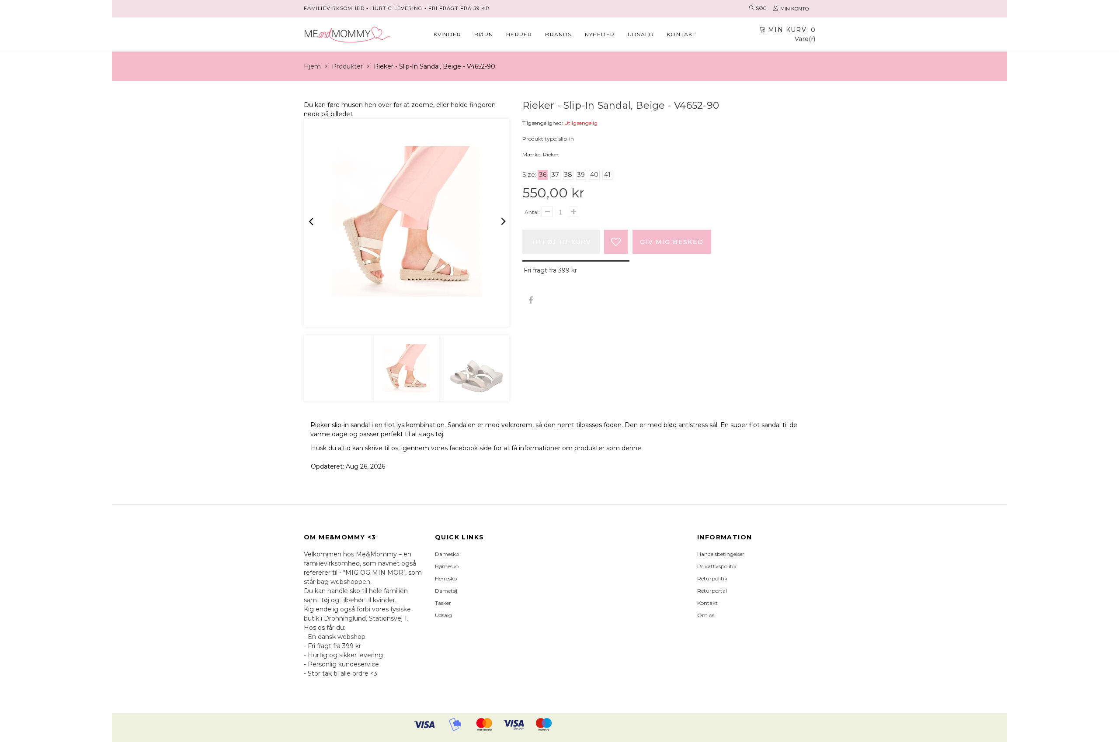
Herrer (519, 34)
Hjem (312, 66)
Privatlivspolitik (717, 566)
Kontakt (681, 34)
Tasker (443, 603)
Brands (558, 34)
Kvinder (447, 34)
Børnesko (447, 566)
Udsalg (640, 34)
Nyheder (600, 34)
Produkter (347, 66)
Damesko (447, 554)
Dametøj (446, 590)
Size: (529, 175)
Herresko (446, 578)
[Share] (530, 301)
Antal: (532, 212)
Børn (483, 34)
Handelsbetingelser (720, 554)
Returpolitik (712, 578)
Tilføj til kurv (561, 241)
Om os (705, 615)
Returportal (712, 590)
